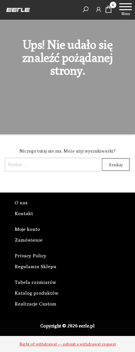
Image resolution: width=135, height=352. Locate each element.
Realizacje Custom (35, 303)
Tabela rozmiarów (35, 282)
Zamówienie (29, 240)
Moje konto (27, 229)
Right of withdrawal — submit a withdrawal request (67, 343)
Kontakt (24, 213)
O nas (21, 202)
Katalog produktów (36, 293)
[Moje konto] (98, 9)
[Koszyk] (108, 11)
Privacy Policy (31, 255)
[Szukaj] (85, 9)
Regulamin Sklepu (35, 266)
